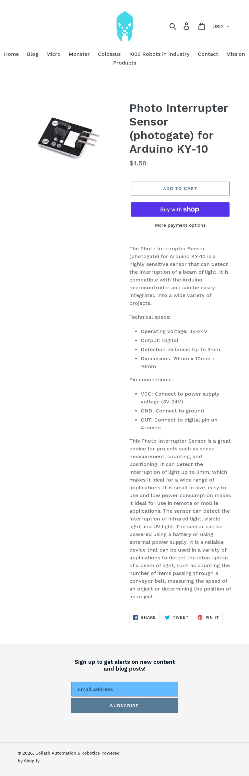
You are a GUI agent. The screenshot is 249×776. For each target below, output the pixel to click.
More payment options (180, 225)
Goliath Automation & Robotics (67, 753)
